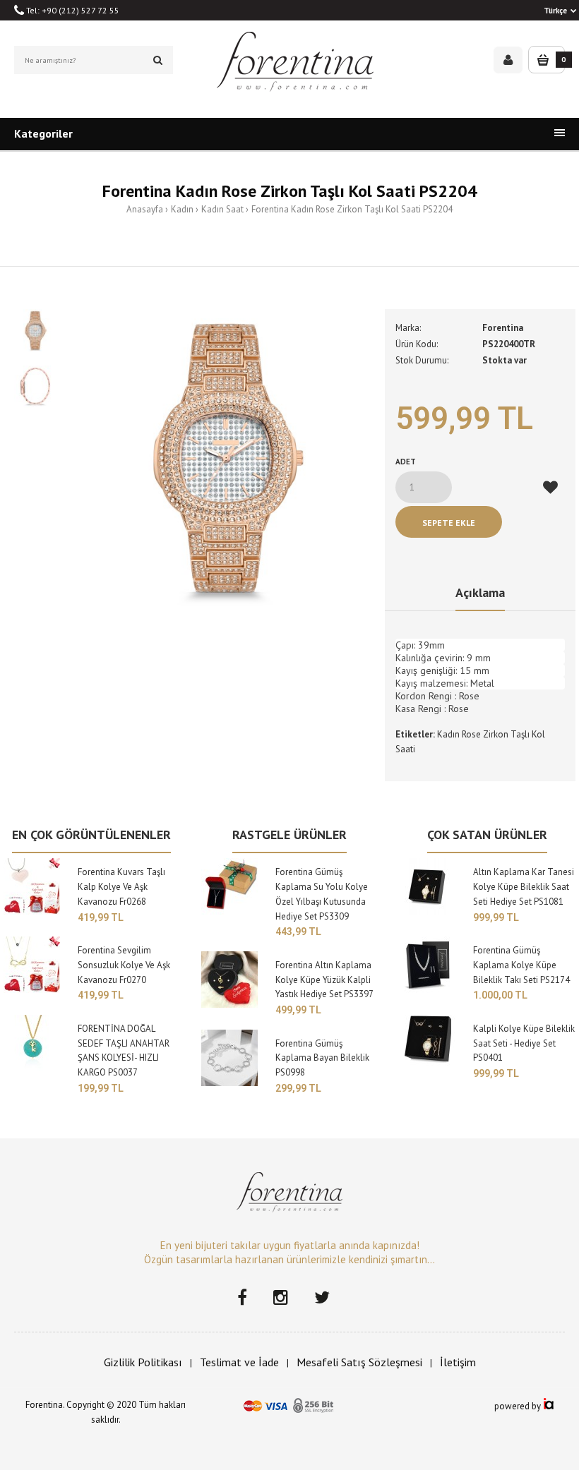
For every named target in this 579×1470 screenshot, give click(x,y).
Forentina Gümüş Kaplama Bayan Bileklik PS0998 (322, 1058)
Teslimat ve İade (239, 1362)
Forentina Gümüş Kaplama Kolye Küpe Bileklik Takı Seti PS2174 (521, 965)
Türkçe (555, 11)
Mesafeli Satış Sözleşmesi (359, 1362)
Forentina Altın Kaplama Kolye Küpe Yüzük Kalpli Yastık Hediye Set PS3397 (324, 980)
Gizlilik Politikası (143, 1362)
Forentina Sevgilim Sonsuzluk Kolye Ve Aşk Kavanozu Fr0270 (124, 965)
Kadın (182, 209)
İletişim (458, 1362)
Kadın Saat (222, 209)
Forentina (502, 328)
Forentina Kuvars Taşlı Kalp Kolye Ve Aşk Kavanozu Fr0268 (121, 887)
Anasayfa (144, 209)
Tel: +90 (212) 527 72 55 (71, 10)
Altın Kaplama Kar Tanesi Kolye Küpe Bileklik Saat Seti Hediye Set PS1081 (523, 887)
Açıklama (480, 592)
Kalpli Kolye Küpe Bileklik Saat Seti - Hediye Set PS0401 (524, 1043)
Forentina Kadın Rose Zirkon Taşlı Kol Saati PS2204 (352, 209)
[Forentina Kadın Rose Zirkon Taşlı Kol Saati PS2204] (226, 457)
